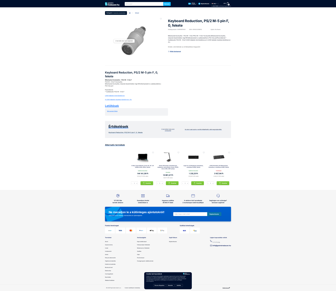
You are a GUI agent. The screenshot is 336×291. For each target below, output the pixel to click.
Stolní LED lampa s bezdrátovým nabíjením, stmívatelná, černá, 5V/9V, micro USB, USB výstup (168, 167)
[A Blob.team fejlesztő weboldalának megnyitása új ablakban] (226, 287)
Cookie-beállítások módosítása (132, 287)
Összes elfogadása (159, 285)
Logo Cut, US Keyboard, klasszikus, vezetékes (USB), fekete (193, 166)
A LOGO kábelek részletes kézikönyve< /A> (118, 99)
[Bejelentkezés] (153, 152)
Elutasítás (170, 285)
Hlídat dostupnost (175, 51)
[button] (214, 3)
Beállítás (179, 285)
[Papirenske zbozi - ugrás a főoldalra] (113, 4)
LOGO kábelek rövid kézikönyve (115, 95)
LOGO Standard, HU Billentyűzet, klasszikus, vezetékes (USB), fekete (219, 166)
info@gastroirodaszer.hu (222, 245)
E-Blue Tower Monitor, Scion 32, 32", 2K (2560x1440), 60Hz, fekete (143, 166)
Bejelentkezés (173, 241)
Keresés (167, 4)
